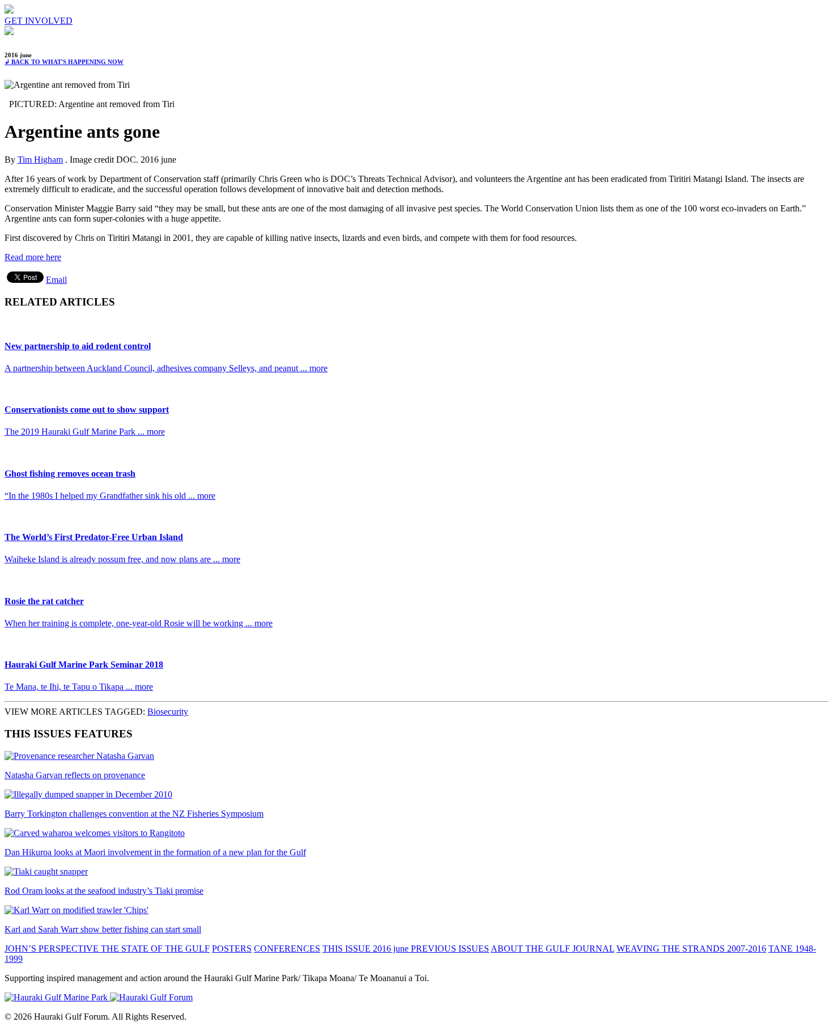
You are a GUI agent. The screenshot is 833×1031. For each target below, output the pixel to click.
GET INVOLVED (39, 21)
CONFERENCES (287, 948)
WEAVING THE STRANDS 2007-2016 (691, 948)
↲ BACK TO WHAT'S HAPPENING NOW (64, 61)
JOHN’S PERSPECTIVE (53, 948)
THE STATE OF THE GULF (155, 948)
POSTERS (232, 948)
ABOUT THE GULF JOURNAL (552, 948)
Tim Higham (40, 159)
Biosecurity (167, 711)
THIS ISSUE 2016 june (366, 948)
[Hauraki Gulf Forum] (9, 10)
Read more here (33, 257)
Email (56, 280)
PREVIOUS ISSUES (450, 948)
